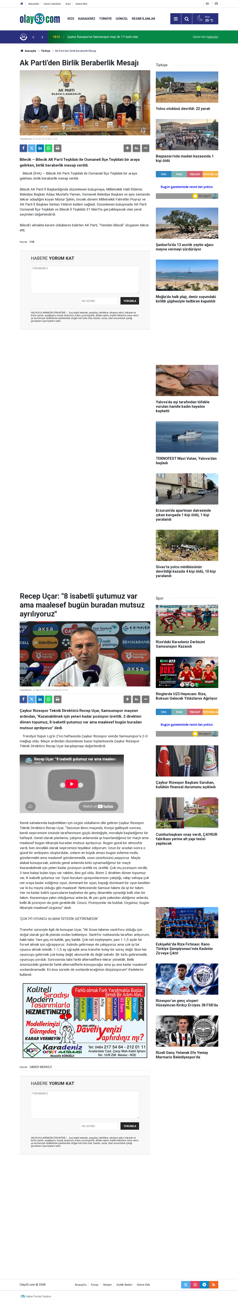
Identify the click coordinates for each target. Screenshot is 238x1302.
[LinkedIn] (40, 148)
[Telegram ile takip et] (204, 1284)
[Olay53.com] (40, 18)
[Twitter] (32, 148)
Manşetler (33, 3)
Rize (70, 18)
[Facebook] (23, 148)
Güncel (122, 18)
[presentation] (33, 37)
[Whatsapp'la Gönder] (48, 148)
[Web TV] (207, 3)
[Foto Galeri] (216, 3)
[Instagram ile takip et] (195, 1284)
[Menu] (175, 18)
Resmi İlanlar (143, 18)
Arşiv (68, 3)
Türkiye (105, 18)
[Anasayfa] (22, 3)
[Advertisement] (85, 359)
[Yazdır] (57, 148)
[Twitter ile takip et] (185, 1284)
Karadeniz (86, 18)
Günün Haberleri (52, 3)
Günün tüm (205, 37)
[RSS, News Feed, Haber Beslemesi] (213, 1284)
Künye (95, 1284)
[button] (127, 148)
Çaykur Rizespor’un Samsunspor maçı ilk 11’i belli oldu (102, 37)
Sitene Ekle (81, 3)
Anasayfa (30, 50)
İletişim (107, 1284)
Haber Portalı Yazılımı (38, 1296)
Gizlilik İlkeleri (124, 1284)
